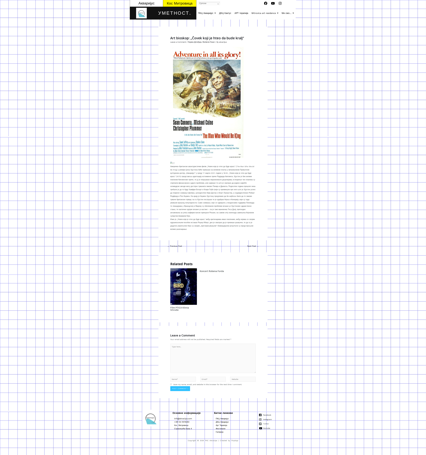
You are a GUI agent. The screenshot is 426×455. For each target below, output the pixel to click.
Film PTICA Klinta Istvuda (179, 308)
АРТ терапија (241, 13)
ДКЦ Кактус (225, 13)
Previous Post (174, 246)
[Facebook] (265, 3)
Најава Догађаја (194, 42)
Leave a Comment (178, 42)
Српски (202, 3)
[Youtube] (273, 3)
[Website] (243, 380)
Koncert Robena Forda (212, 271)
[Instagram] (280, 3)
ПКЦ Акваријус (205, 13)
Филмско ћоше (208, 42)
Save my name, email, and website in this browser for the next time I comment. (207, 384)
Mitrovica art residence (263, 13)
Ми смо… (286, 13)
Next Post (253, 246)
